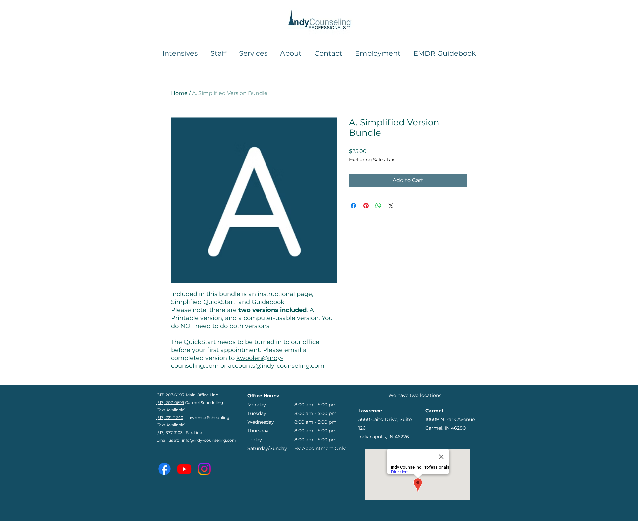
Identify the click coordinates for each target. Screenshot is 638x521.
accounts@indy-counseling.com (276, 365)
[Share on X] (391, 206)
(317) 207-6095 (170, 394)
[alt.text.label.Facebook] (164, 469)
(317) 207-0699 (170, 402)
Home (179, 93)
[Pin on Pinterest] (366, 206)
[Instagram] (204, 469)
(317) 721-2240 (169, 417)
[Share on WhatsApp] (378, 206)
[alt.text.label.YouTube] (184, 469)
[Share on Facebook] (353, 206)
